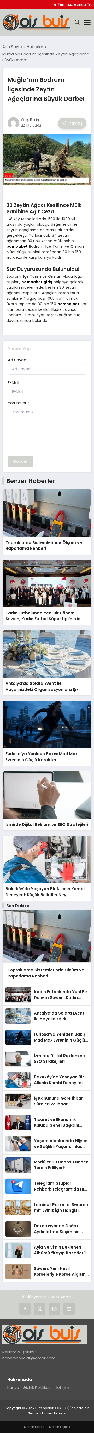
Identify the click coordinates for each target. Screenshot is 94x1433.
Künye (13, 1387)
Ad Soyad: (17, 360)
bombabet (17, 246)
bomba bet (68, 304)
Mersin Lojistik (59, 1427)
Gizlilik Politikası (37, 1387)
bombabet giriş (36, 281)
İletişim (62, 1387)
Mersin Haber (34, 1427)
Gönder (20, 461)
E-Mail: (14, 382)
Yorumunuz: (19, 403)
